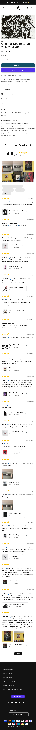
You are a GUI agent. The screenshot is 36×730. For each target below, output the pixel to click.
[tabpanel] (18, 420)
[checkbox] (6, 193)
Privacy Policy (7, 673)
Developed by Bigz (9, 685)
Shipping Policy (8, 670)
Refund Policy (7, 677)
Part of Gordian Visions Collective (14, 689)
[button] (3, 8)
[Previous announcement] (3, 2)
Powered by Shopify (24, 726)
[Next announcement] (33, 2)
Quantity (3, 56)
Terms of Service (9, 681)
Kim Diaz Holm (15, 726)
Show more (18, 653)
